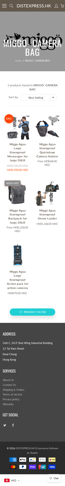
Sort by (13, 97)
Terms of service (12, 394)
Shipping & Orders (13, 389)
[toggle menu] (4, 5)
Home (18, 60)
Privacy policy (11, 399)
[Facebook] (13, 425)
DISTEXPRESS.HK (34, 5)
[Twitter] (4, 425)
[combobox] (38, 97)
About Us (8, 380)
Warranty (8, 404)
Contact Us (9, 384)
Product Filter (35, 312)
